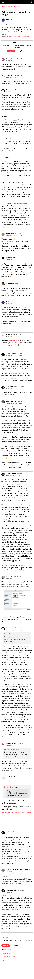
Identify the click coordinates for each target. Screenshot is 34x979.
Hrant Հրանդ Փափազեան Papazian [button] (18, 869)
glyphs (15, 36)
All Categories (6, 953)
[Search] (28, 2)
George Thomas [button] (11, 59)
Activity (4, 960)
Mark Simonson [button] (11, 401)
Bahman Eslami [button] (11, 90)
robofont (19, 36)
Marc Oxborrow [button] (11, 75)
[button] (3, 20)
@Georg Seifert (14, 340)
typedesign (26, 36)
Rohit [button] (7, 19)
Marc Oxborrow (9, 749)
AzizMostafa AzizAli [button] (12, 777)
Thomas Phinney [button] (11, 387)
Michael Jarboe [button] (11, 354)
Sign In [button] (11, 51)
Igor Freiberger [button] (11, 576)
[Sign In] (31, 2)
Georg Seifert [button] (10, 233)
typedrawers (9, 36)
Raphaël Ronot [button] (10, 257)
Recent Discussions (8, 956)
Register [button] (22, 51)
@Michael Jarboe (7, 896)
